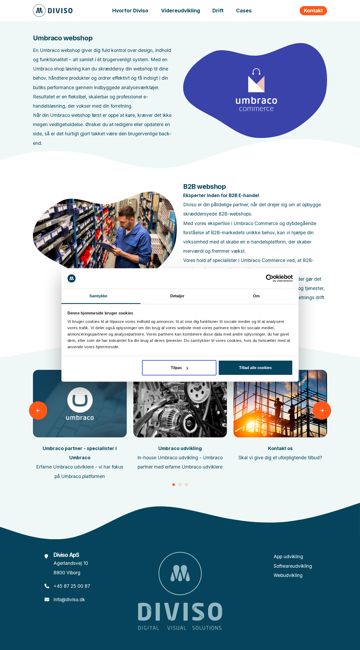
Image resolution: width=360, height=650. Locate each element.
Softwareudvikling (293, 566)
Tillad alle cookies (255, 367)
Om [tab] (256, 296)
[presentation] (38, 410)
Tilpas (176, 367)
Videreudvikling (180, 10)
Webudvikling (288, 575)
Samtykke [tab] (98, 296)
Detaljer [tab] (177, 296)
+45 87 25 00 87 (71, 586)
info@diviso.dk (69, 599)
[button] (174, 484)
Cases (244, 10)
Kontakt (313, 10)
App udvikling (288, 556)
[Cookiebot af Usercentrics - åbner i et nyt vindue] (270, 279)
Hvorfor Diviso (130, 10)
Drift (217, 10)
